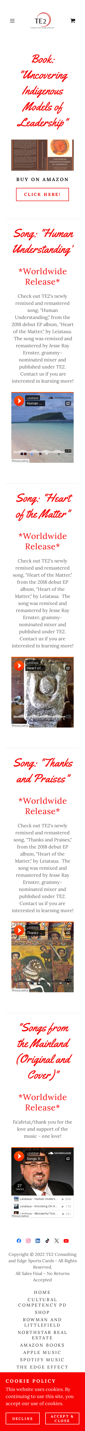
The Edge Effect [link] (43, 1367)
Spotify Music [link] (42, 1359)
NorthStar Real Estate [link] (43, 1335)
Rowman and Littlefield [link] (42, 1322)
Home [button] (42, 1292)
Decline (22, 1418)
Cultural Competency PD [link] (42, 1302)
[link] (42, 20)
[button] (13, 20)
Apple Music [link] (42, 1352)
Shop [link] (42, 1312)
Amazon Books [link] (42, 1345)
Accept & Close (62, 1418)
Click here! (42, 194)
